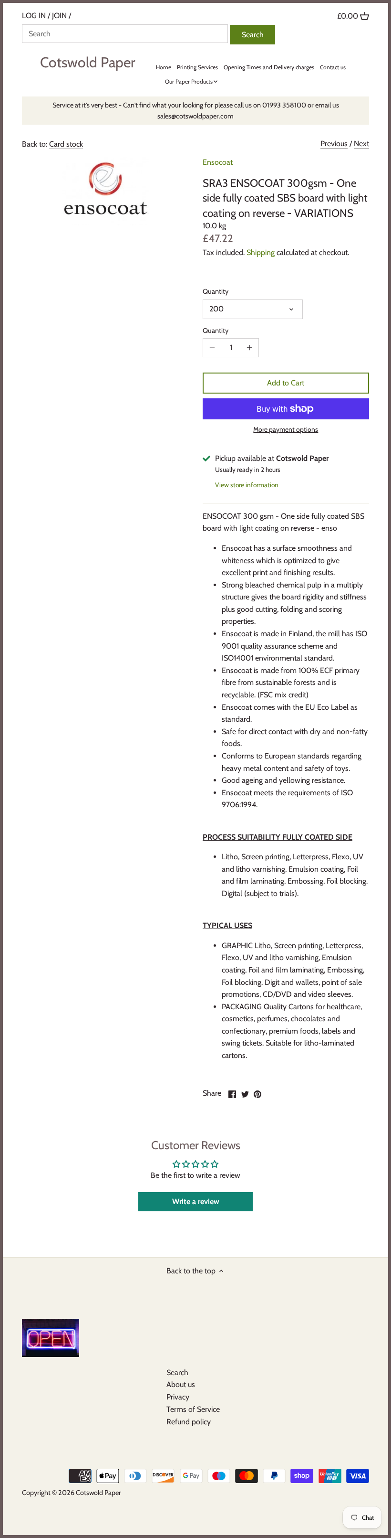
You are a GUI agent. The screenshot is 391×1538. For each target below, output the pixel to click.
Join (59, 15)
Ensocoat (218, 162)
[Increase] (249, 348)
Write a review (195, 1201)
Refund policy (188, 1421)
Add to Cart (285, 382)
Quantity (215, 292)
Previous (334, 143)
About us (180, 1384)
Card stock (66, 144)
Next (361, 143)
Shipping (261, 252)
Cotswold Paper (87, 62)
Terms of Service (193, 1409)
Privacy (177, 1396)
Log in (34, 15)
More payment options (285, 429)
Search (177, 1372)
